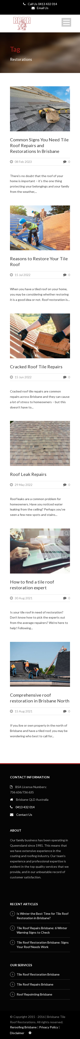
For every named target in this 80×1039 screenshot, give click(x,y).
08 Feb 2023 (23, 162)
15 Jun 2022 (23, 377)
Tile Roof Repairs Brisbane (35, 984)
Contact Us (24, 814)
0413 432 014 (25, 807)
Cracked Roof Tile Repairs (36, 366)
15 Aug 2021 (23, 711)
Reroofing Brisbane (23, 1027)
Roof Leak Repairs (28, 474)
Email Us (42, 8)
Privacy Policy (48, 1027)
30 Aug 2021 (23, 598)
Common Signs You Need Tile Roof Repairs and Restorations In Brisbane (39, 145)
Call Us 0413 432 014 (42, 4)
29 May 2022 (23, 485)
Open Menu (66, 22)
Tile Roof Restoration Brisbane (38, 974)
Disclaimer (17, 1033)
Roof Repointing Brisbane (34, 994)
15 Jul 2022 (22, 275)
